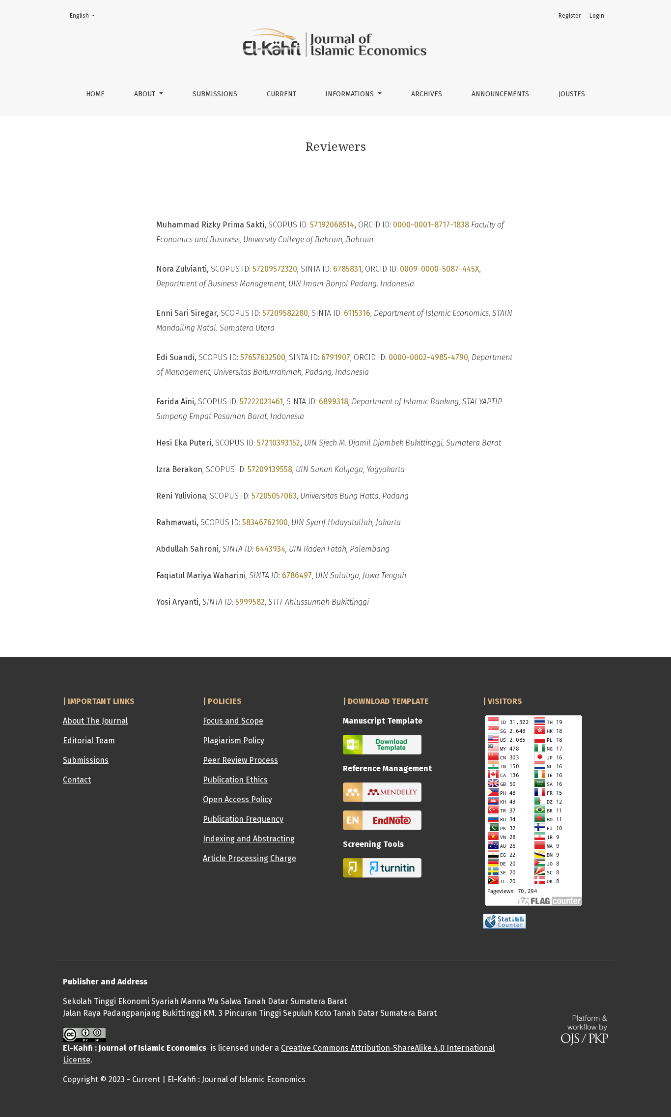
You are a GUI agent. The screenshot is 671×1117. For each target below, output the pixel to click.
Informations (350, 94)
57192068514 (332, 224)
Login (596, 15)
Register (570, 15)
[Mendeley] (382, 792)
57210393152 (278, 442)
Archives (426, 94)
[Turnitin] (382, 867)
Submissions (215, 94)
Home (95, 94)
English (85, 15)
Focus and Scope (233, 721)
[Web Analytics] (504, 920)
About (145, 94)
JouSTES (572, 94)
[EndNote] (382, 820)
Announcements (500, 94)
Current (281, 94)
